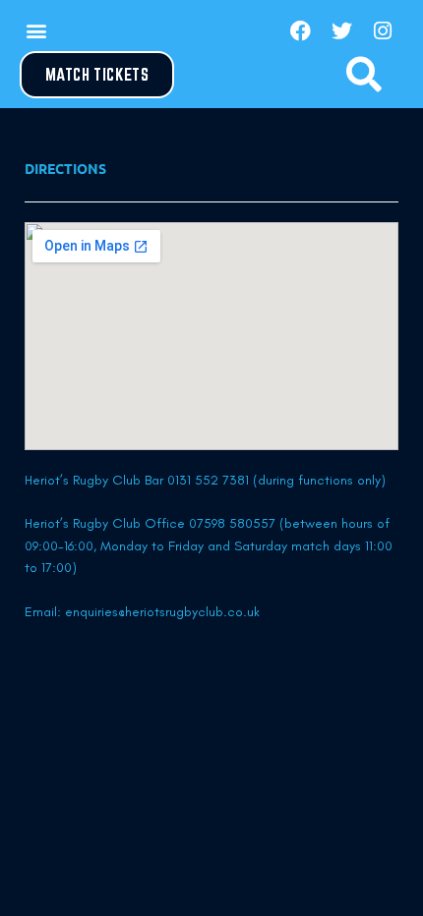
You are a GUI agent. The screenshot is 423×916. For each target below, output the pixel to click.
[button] (36, 31)
